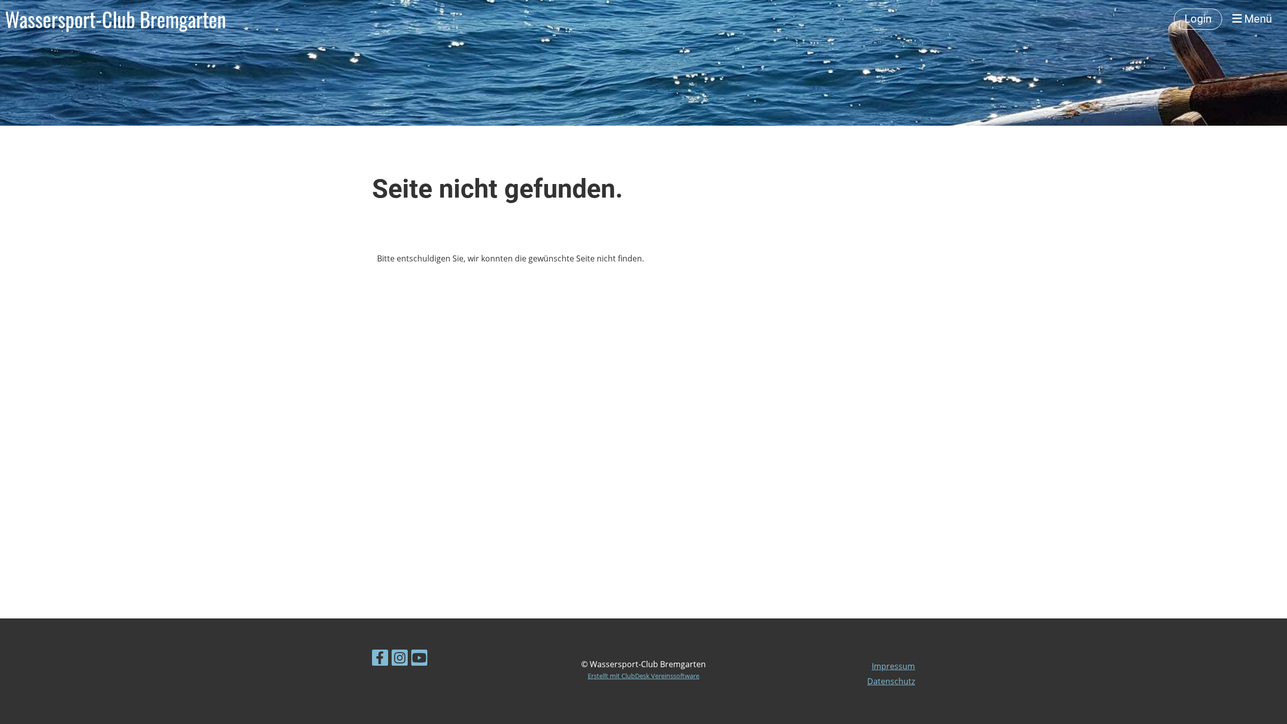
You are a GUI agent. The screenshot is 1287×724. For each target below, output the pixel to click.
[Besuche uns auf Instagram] (400, 659)
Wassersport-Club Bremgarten (115, 19)
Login (1198, 19)
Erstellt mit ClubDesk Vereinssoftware (643, 675)
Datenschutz (891, 681)
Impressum (893, 666)
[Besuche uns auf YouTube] (419, 659)
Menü (1257, 19)
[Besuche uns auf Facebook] (380, 659)
